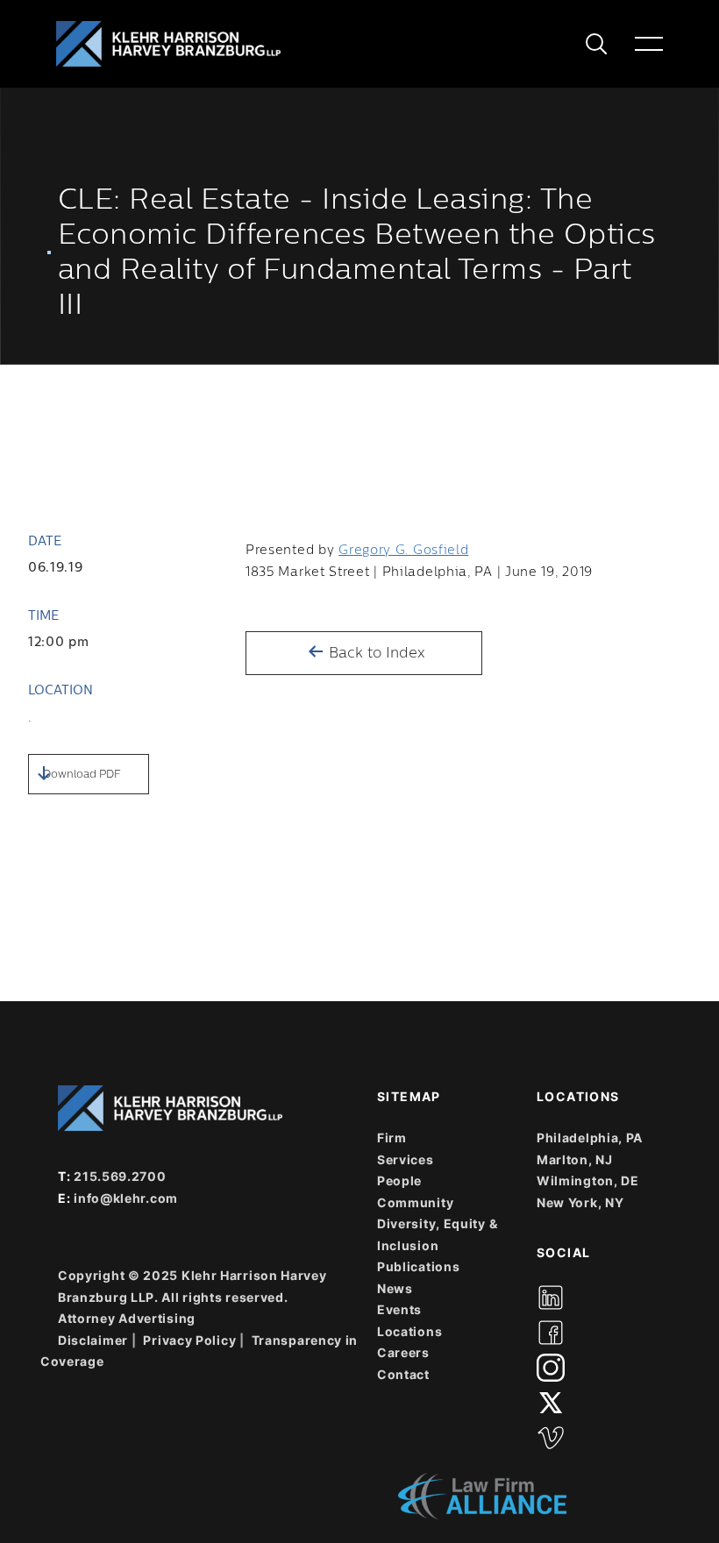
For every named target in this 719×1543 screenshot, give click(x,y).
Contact (403, 1374)
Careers (403, 1352)
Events (399, 1309)
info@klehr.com (126, 1198)
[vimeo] (551, 1438)
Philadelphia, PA (590, 1137)
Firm (392, 1137)
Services (405, 1159)
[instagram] (551, 1368)
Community (415, 1202)
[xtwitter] (551, 1403)
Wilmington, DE (588, 1180)
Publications (418, 1266)
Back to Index (374, 653)
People (399, 1180)
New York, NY (580, 1202)
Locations (409, 1331)
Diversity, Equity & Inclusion (437, 1234)
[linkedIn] (551, 1297)
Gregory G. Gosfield (403, 550)
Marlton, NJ (575, 1159)
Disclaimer (93, 1340)
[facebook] (551, 1333)
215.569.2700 (120, 1176)
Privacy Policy (189, 1340)
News (395, 1288)
